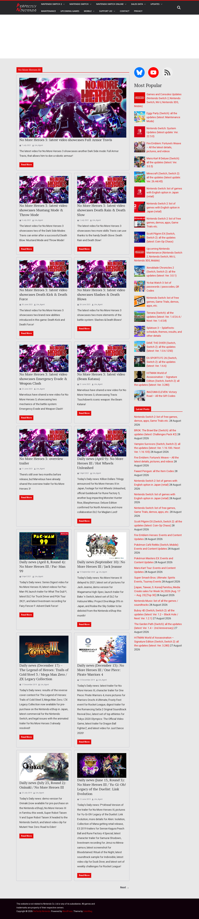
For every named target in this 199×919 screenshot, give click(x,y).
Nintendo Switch (79, 4)
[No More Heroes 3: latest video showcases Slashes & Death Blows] (101, 274)
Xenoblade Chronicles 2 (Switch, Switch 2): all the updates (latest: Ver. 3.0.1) (162, 271)
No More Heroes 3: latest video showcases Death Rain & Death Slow (101, 210)
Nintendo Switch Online (110, 4)
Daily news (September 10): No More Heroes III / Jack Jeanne (101, 564)
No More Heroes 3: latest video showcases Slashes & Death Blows (101, 294)
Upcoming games (69, 11)
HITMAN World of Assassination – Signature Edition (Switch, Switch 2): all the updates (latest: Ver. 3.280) (156, 641)
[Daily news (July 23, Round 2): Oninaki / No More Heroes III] (43, 767)
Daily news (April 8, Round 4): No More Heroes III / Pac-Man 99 (42, 566)
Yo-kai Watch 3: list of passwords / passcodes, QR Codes (163, 286)
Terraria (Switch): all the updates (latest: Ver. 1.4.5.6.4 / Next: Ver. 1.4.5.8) (164, 316)
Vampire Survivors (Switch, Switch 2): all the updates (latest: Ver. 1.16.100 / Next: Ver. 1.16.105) (157, 447)
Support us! (105, 11)
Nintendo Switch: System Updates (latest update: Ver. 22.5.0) (162, 132)
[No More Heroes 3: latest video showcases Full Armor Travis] (72, 107)
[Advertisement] (99, 36)
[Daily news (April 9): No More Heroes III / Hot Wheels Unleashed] (101, 442)
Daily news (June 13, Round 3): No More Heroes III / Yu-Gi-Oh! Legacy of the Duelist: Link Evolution (101, 787)
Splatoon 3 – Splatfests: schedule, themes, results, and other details (164, 331)
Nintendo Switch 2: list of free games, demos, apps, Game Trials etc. (164, 222)
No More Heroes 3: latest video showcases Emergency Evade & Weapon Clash (43, 379)
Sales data (137, 4)
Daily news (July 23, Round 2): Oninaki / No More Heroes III (42, 785)
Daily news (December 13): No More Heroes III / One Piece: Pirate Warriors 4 (100, 670)
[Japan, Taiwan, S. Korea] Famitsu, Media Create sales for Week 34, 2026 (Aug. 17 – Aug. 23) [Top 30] (157, 591)
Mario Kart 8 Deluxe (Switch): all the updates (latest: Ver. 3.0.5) (163, 162)
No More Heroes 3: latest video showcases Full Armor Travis (65, 139)
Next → (124, 887)
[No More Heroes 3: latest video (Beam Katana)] (101, 358)
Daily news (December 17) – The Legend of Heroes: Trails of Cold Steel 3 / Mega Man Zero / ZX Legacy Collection (43, 672)
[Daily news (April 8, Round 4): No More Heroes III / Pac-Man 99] (43, 546)
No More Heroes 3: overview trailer (41, 460)
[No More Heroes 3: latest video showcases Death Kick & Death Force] (43, 274)
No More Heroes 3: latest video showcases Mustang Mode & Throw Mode (43, 210)
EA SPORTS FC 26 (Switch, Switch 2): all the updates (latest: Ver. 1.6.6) (162, 361)
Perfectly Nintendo (41, 911)
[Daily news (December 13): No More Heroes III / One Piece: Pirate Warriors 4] (101, 649)
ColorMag (87, 911)
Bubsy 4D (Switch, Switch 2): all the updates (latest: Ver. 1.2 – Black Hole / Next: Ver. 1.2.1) (156, 614)
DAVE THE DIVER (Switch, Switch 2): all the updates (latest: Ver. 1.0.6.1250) (161, 346)
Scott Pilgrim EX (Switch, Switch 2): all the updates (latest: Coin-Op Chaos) (161, 237)
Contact (124, 11)
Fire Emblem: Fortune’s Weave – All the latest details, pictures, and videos (164, 147)
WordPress (67, 911)
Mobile (88, 11)
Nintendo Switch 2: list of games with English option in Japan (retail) (163, 207)
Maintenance (48, 11)
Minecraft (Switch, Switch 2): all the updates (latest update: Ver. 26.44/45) (164, 177)
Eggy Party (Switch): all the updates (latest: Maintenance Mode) (163, 117)
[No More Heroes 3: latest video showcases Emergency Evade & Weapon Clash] (43, 358)
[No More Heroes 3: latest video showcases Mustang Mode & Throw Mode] (43, 189)
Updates (155, 4)
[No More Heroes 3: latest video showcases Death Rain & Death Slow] (101, 189)
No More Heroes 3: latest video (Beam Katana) (101, 376)
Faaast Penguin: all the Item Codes (154, 471)
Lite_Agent (39, 145)
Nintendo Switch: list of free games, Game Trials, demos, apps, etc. (163, 301)
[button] (63, 4)
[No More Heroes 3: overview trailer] (43, 442)
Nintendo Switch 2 (51, 4)
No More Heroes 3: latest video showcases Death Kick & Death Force (43, 294)
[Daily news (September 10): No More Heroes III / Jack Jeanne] (101, 546)
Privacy (138, 11)
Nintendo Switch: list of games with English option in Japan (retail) (164, 192)
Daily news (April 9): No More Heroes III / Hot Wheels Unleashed (100, 463)
